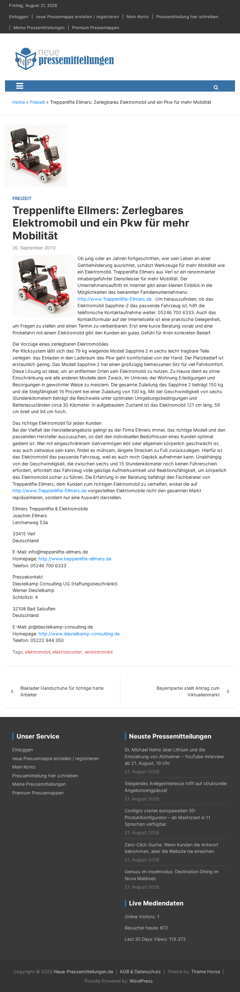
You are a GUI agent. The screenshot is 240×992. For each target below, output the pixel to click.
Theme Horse (205, 971)
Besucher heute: (142, 927)
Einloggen (18, 16)
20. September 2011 (33, 247)
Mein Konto (138, 16)
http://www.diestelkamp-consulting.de (79, 633)
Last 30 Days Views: (147, 939)
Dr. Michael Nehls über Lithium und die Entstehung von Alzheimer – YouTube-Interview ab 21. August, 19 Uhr (174, 756)
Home (18, 102)
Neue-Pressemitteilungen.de (83, 971)
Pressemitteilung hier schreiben (187, 16)
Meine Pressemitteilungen (39, 27)
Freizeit (37, 102)
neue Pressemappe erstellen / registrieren (77, 16)
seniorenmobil (98, 651)
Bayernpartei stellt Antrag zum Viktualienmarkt (188, 691)
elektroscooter (67, 651)
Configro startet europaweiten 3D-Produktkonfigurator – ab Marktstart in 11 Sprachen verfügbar (167, 817)
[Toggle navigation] (19, 86)
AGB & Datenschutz (140, 971)
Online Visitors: (141, 916)
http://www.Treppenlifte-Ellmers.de (115, 299)
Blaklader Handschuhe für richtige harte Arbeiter (61, 691)
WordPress (141, 981)
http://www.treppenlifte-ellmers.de (74, 558)
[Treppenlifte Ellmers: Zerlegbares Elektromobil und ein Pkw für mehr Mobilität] (36, 155)
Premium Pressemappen (95, 27)
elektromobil (37, 651)
